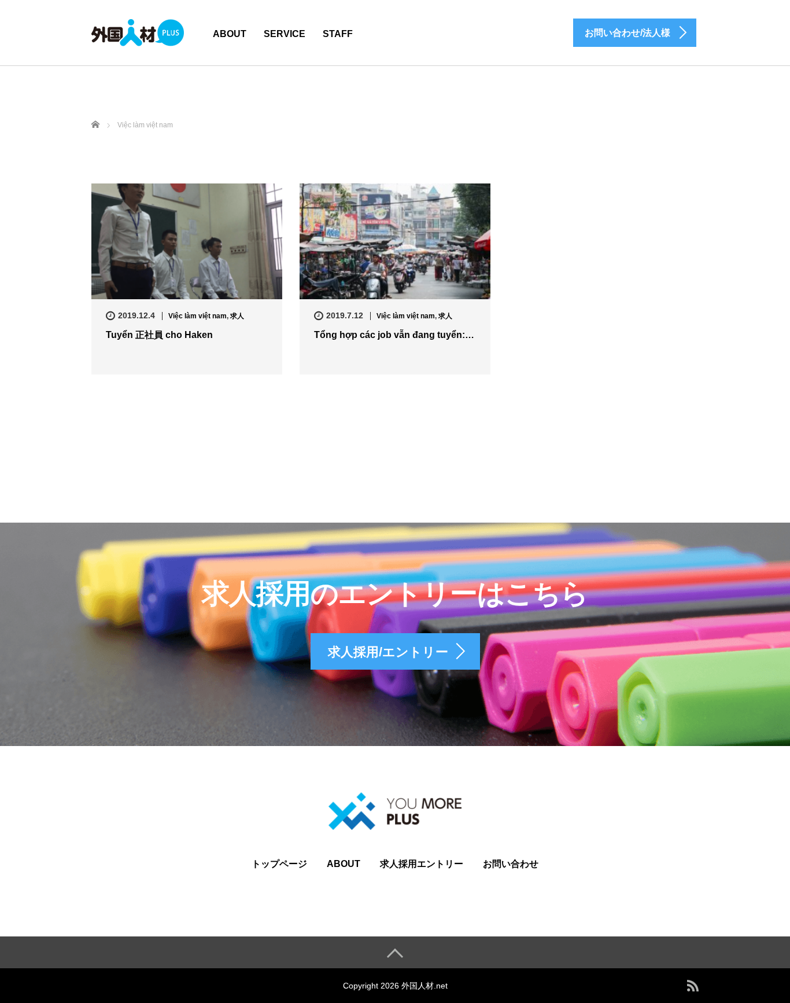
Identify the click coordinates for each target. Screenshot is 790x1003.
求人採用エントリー (421, 864)
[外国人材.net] (137, 31)
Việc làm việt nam (197, 316)
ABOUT (229, 34)
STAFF (338, 34)
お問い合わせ (510, 864)
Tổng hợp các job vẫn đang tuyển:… (394, 335)
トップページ (279, 864)
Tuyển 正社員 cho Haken (159, 335)
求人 (237, 316)
